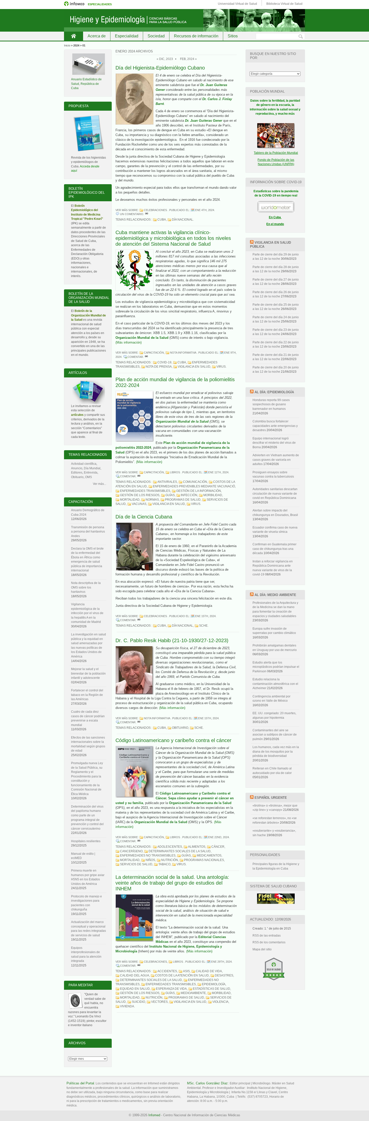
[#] (146, 214)
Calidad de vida (209, 971)
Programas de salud (183, 499)
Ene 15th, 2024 (205, 616)
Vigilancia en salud (194, 366)
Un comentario (131, 214)
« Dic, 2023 (165, 59)
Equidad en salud (135, 989)
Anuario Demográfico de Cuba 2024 (87, 512)
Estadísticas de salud (211, 989)
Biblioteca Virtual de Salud (284, 4)
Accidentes (167, 971)
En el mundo (275, 224)
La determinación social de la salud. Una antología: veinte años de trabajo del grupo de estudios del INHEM (172, 882)
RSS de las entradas (267, 935)
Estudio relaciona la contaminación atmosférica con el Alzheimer (275, 684)
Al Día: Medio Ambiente (275, 595)
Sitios (233, 36)
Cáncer (217, 846)
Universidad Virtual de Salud (237, 4)
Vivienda (127, 1006)
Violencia (220, 1002)
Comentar (135, 356)
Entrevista (90, 472)
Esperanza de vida (171, 989)
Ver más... (99, 484)
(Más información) (128, 342)
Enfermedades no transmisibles (147, 855)
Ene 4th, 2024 (204, 210)
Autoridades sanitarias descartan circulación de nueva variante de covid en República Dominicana (275, 493)
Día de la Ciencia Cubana (143, 516)
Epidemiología (213, 984)
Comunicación (195, 482)
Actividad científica (83, 464)
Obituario (180, 728)
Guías (170, 495)
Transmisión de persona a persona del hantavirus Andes (88, 531)
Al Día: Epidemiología (274, 392)
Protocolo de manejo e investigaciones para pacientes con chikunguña (86, 903)
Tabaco (164, 864)
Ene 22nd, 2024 (218, 837)
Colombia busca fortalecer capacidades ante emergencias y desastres (275, 426)
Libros (175, 472)
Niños (150, 860)
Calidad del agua (134, 975)
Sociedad (156, 36)
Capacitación (154, 352)
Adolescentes (169, 846)
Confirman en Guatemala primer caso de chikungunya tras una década (274, 549)
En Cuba (275, 217)
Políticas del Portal (80, 1083)
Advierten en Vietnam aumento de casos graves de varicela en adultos (276, 459)
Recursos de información (196, 36)
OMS (88, 477)
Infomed (154, 1115)
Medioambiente (193, 993)
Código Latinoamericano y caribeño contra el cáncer (173, 740)
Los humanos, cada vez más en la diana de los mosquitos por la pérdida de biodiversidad (276, 751)
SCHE (203, 625)
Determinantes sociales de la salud (180, 851)
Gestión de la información (198, 491)
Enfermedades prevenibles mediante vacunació (194, 486)
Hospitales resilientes (85, 841)
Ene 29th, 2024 (221, 961)
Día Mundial (92, 468)
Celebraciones (155, 210)
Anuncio (76, 468)
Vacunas (139, 504)
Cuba (161, 219)
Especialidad (126, 36)
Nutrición (169, 860)
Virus (221, 366)
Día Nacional (182, 219)
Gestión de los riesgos (139, 495)
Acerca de (97, 36)
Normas (152, 499)
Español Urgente (271, 798)
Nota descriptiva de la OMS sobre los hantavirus (86, 587)
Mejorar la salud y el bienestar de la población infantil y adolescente (88, 673)
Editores (76, 472)
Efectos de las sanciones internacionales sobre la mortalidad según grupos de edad (88, 744)
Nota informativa (183, 352)
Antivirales (167, 482)
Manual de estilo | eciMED (83, 856)
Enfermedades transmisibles (145, 491)
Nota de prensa (159, 366)
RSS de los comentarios (269, 942)
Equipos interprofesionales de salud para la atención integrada (86, 954)
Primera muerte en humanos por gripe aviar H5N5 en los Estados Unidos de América (87, 877)
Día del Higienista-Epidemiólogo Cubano (160, 68)
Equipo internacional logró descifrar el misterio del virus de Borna (274, 443)
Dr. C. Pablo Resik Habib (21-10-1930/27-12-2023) (171, 640)
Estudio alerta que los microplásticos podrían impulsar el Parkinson (276, 667)
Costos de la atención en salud (182, 975)
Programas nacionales (204, 860)
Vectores (159, 1002)
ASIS (186, 971)
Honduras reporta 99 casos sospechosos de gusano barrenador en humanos (271, 404)
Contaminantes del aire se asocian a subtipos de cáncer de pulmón (275, 735)
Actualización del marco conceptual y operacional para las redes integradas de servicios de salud (88, 928)
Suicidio (138, 1002)
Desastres (224, 975)
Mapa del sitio (262, 949)
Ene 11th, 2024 (218, 472)
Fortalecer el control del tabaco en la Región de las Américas (87, 695)
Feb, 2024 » (188, 59)
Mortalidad (130, 499)
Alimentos (196, 846)
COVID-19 (164, 362)
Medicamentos (209, 855)
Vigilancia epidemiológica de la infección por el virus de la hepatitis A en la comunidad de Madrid (87, 613)
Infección (189, 495)
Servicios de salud (136, 864)
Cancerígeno (131, 851)
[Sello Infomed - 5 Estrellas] (274, 982)
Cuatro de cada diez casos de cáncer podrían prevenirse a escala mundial (88, 718)
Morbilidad (212, 495)
